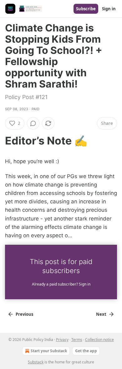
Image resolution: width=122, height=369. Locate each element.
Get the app (86, 350)
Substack (35, 362)
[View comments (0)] (33, 123)
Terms (76, 339)
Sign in (109, 9)
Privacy (62, 339)
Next (101, 314)
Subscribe (86, 9)
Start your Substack (49, 350)
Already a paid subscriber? (61, 284)
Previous (24, 314)
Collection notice (99, 339)
